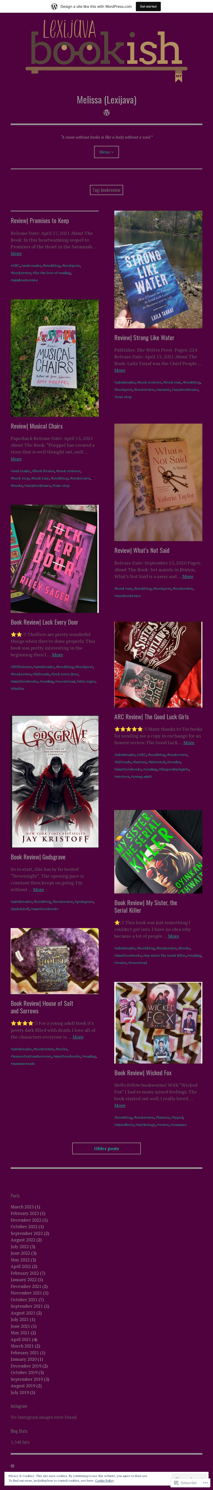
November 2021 (26, 1293)
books (17, 485)
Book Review (44, 470)
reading (47, 681)
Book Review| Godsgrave (38, 856)
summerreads (23, 1063)
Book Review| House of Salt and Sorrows (42, 1006)
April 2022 (21, 1266)
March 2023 (22, 1207)
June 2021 (20, 1326)
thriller (18, 688)
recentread (66, 681)
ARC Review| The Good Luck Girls (151, 716)
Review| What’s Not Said (141, 550)
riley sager (86, 681)
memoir (164, 389)
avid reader (32, 265)
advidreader (125, 382)
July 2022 (20, 1246)
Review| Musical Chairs (37, 425)
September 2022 (27, 1233)
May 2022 (20, 1260)
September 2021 (27, 1306)
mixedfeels (125, 1124)
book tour (173, 382)
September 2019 (27, 1379)
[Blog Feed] (106, 112)
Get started (148, 6)
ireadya (175, 761)
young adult (142, 776)
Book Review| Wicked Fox (142, 1072)
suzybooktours (186, 389)
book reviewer (150, 382)
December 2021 (26, 1286)
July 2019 (20, 1392)
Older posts (106, 1148)
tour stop (124, 396)
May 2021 (20, 1333)
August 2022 (23, 1240)
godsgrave (85, 901)
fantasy (140, 761)
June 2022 (20, 1253)
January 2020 (24, 1359)
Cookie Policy (104, 1480)
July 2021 (20, 1319)
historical (157, 761)
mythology (146, 1124)
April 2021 (21, 1339)
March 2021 (22, 1346)
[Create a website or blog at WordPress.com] (12, 1466)
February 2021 (25, 1353)
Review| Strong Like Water (144, 337)
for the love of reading (53, 272)
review (121, 962)
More (16, 253)
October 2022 (24, 1226)
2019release (22, 666)
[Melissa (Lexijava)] (106, 50)
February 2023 (25, 1213)
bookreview (21, 272)
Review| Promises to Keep (40, 220)
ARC (16, 265)
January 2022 (24, 1279)
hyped (178, 1117)
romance (179, 1124)
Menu (104, 152)
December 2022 (26, 1220)
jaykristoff (20, 908)
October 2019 (24, 1372)
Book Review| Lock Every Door (44, 621)
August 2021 (23, 1313)
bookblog (52, 265)
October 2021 (24, 1300)
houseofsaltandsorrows (31, 1056)
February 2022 (25, 1273)
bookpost (72, 265)
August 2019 (23, 1386)
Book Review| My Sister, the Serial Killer (145, 906)
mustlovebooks (25, 681)
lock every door (65, 673)
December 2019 (26, 1366)
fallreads (42, 673)
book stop (20, 478)
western (122, 776)
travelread (138, 962)
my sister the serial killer (165, 955)
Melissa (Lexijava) (106, 99)
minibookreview (25, 279)
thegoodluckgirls (175, 769)
